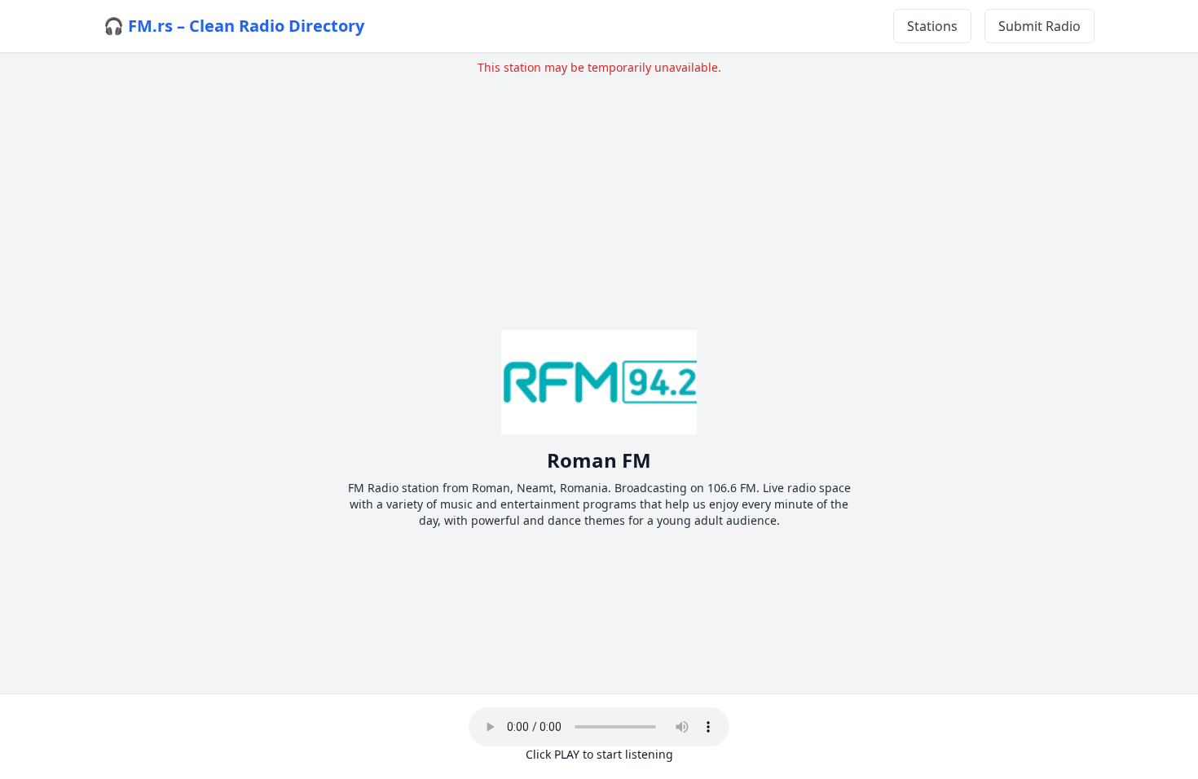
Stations (932, 26)
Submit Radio (1039, 26)
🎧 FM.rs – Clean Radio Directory (234, 26)
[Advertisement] (599, 190)
